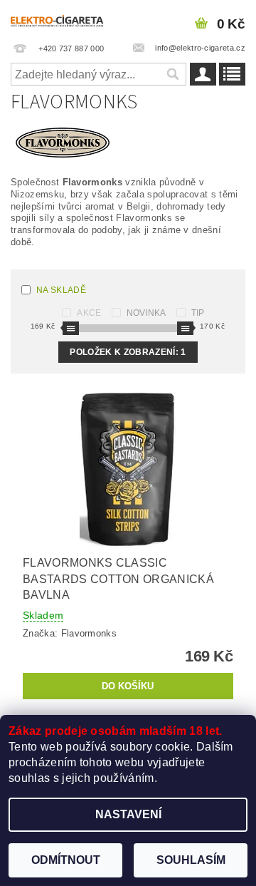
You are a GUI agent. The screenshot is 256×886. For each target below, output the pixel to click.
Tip (198, 313)
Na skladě (61, 290)
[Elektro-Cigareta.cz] (64, 18)
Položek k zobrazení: (128, 352)
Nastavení (128, 814)
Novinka (146, 313)
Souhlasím (190, 860)
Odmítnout (65, 860)
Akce (89, 313)
